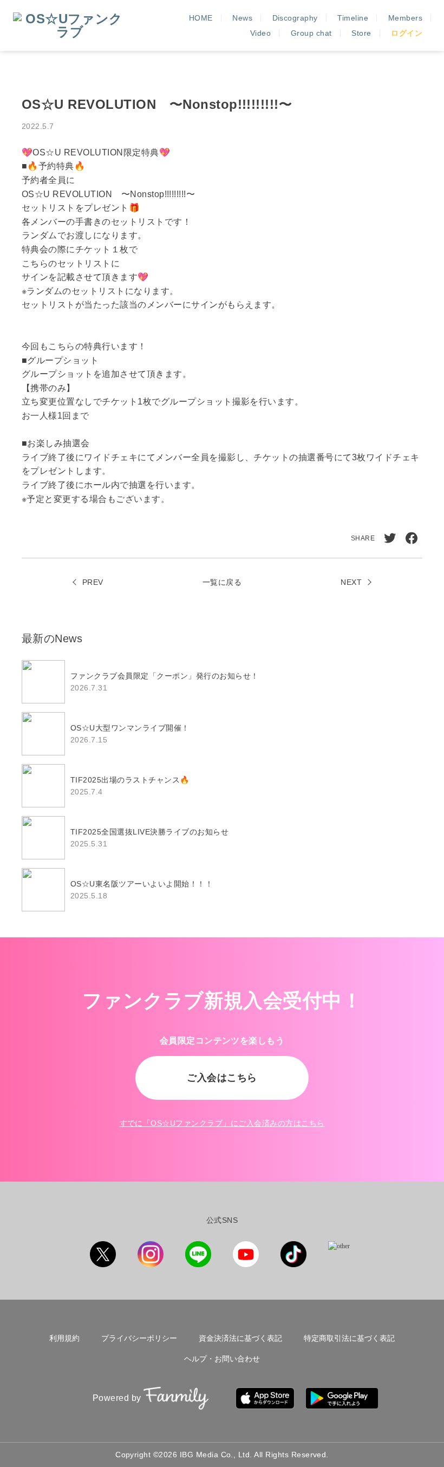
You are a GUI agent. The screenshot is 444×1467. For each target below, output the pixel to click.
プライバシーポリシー (139, 1338)
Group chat (311, 33)
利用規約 (64, 1338)
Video (260, 33)
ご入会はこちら (222, 1077)
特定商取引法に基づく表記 (349, 1338)
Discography (295, 18)
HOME (201, 18)
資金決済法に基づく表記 (240, 1338)
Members (405, 18)
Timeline (352, 18)
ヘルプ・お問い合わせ (222, 1358)
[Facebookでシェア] (411, 538)
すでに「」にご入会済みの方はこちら (222, 1123)
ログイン (406, 33)
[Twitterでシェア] (390, 538)
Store (361, 33)
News (242, 18)
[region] (222, 785)
